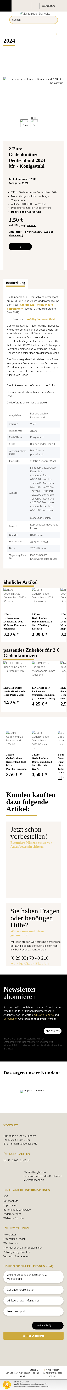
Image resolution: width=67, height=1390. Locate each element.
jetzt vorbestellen (26, 888)
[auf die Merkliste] (57, 150)
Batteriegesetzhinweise (17, 1209)
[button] (27, 5)
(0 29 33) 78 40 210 (29, 958)
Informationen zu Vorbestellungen (22, 1247)
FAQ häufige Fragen (14, 1238)
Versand (31, 225)
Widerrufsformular (13, 1218)
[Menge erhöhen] (28, 246)
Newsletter (9, 1234)
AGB (5, 1196)
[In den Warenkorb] (6, 49)
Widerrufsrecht (12, 1214)
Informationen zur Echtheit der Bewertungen (31, 1386)
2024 (25, 183)
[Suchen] (53, 20)
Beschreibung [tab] (15, 282)
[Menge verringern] (12, 246)
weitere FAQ (44, 1325)
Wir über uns (10, 1243)
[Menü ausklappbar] (6, 6)
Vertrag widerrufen (33, 1335)
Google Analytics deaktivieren (17, 1370)
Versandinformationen (16, 1256)
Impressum (9, 1205)
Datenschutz (10, 1200)
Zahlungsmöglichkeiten (16, 1252)
